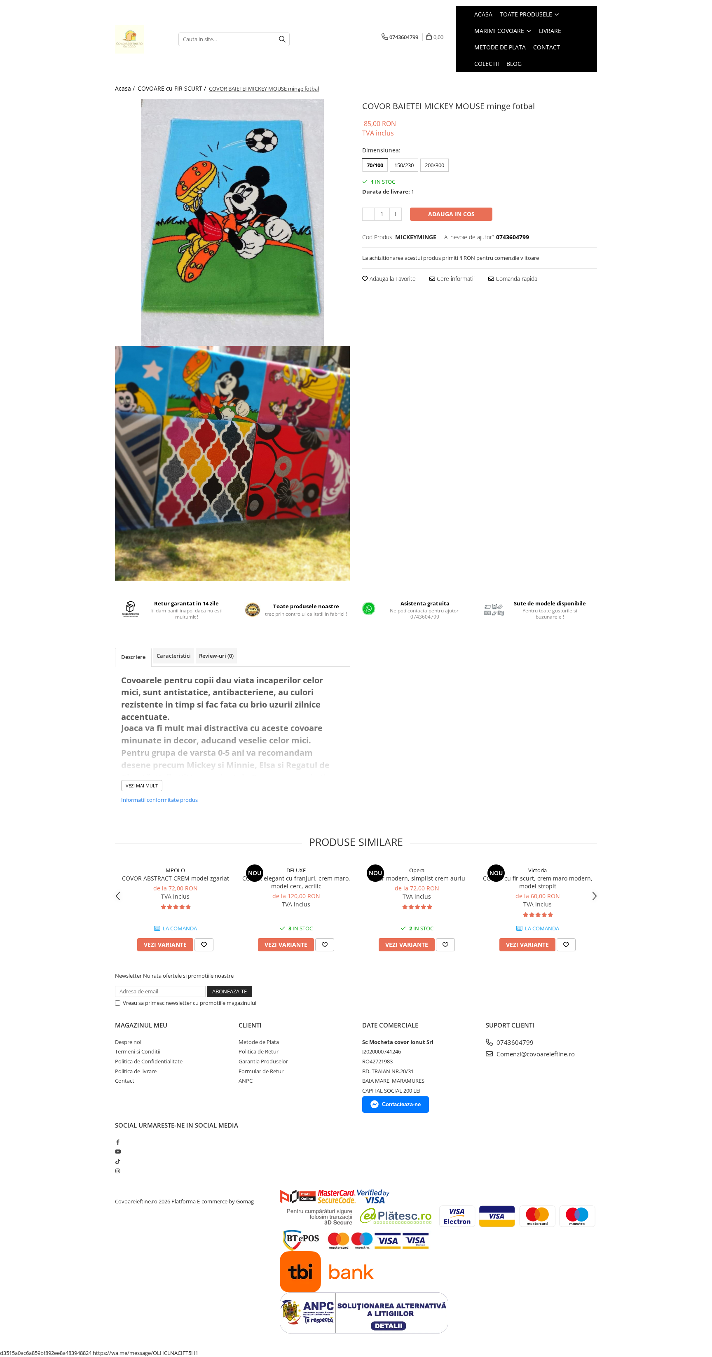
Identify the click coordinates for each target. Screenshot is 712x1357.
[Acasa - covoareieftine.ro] (140, 39)
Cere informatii (455, 279)
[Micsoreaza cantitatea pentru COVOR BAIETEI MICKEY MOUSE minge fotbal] (368, 214)
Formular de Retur (261, 1071)
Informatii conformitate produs (159, 799)
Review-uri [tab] (216, 655)
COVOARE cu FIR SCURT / (173, 88)
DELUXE (296, 870)
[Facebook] (117, 1142)
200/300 (434, 165)
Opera (416, 870)
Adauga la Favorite (392, 279)
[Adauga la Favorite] (203, 944)
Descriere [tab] (133, 657)
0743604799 (514, 1042)
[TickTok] (117, 1161)
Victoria (537, 870)
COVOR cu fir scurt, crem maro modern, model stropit (538, 882)
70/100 (375, 165)
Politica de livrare (136, 1071)
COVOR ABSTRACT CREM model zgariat (175, 878)
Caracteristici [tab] (174, 655)
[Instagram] (117, 1171)
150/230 (404, 165)
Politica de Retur (259, 1051)
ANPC (246, 1080)
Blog (514, 64)
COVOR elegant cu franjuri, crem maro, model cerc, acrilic (296, 882)
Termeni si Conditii (137, 1051)
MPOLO (175, 870)
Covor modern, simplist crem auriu (417, 878)
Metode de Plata (259, 1042)
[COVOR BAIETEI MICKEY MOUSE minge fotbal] (232, 222)
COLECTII (486, 64)
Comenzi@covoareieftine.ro (535, 1054)
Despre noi (128, 1042)
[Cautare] (282, 39)
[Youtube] (117, 1151)
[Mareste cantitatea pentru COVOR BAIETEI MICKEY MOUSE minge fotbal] (395, 214)
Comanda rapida (515, 279)
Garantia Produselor (263, 1061)
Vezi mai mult (142, 785)
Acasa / (125, 88)
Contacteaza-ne (401, 1104)
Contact (124, 1080)
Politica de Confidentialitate (149, 1061)
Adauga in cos (451, 214)
